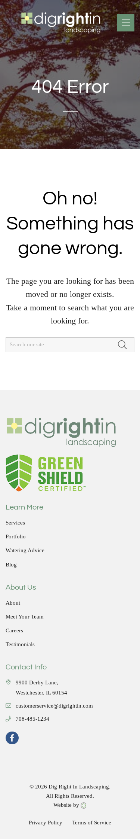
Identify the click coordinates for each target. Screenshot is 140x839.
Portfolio (16, 537)
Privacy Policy (45, 823)
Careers (14, 630)
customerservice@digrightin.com (54, 706)
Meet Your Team (25, 617)
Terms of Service (91, 823)
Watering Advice (25, 550)
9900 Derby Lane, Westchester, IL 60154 (41, 688)
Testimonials (20, 644)
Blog (11, 565)
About (13, 603)
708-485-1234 (32, 719)
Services (15, 523)
